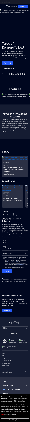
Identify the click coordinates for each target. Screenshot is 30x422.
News (3, 358)
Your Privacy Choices (15, 419)
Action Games (6, 365)
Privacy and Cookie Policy (13, 261)
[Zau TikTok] (15, 214)
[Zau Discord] (3, 214)
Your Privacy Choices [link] (13, 389)
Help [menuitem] (4, 381)
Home (3, 353)
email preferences (20, 264)
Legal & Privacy (8, 385)
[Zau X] (7, 214)
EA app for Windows (7, 360)
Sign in (22, 237)
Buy (3, 355)
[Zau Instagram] (11, 214)
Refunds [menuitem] (5, 393)
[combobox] (15, 252)
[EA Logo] (4, 341)
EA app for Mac (6, 363)
